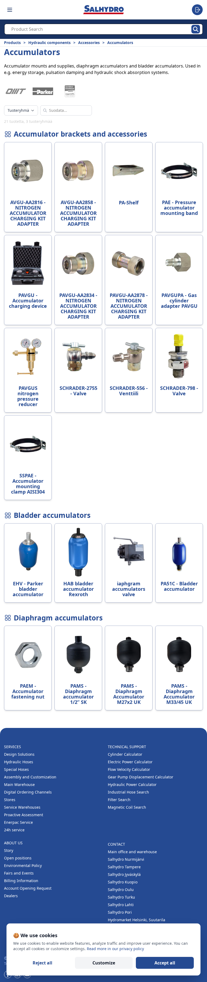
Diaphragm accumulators (58, 618)
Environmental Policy (23, 865)
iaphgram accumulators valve (128, 589)
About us (13, 842)
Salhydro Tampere (124, 866)
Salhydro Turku (121, 897)
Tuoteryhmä (18, 110)
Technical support (127, 746)
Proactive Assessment (23, 814)
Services (12, 746)
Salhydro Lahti (121, 904)
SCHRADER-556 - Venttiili (129, 390)
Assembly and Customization (30, 776)
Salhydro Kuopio (122, 882)
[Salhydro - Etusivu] (103, 9)
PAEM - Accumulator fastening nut (27, 691)
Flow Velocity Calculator (129, 769)
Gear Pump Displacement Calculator (140, 776)
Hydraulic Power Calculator (132, 784)
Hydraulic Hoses (18, 761)
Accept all (164, 963)
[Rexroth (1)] (70, 91)
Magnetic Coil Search (127, 807)
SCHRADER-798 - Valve (179, 390)
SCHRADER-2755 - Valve (78, 390)
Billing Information (21, 880)
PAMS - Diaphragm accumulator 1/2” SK (78, 694)
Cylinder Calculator (125, 754)
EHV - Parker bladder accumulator (28, 589)
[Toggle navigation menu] (9, 9)
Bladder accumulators (52, 515)
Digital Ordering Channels (28, 792)
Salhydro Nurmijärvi (126, 859)
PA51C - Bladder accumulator (179, 586)
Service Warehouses (22, 807)
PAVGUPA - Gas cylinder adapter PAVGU (179, 300)
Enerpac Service (18, 822)
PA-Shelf (129, 202)
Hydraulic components (49, 42)
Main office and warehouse (132, 851)
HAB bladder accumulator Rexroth (78, 589)
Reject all (42, 963)
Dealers (11, 895)
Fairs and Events (19, 873)
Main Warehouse (19, 784)
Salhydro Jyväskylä (124, 874)
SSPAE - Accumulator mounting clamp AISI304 (28, 483)
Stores (9, 799)
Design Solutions (19, 754)
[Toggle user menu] (197, 9)
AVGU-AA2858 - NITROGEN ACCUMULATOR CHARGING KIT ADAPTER (78, 213)
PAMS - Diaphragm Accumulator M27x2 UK (128, 694)
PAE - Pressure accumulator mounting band (179, 208)
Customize (103, 963)
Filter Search (119, 799)
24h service (14, 829)
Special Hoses (16, 769)
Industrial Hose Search (128, 792)
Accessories (89, 42)
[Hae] (195, 29)
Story (8, 850)
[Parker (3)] (43, 91)
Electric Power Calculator (130, 761)
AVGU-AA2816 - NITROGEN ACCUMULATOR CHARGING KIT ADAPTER (28, 213)
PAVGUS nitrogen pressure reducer (28, 396)
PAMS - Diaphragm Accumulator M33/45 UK (179, 694)
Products (12, 42)
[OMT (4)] (16, 91)
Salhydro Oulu (121, 889)
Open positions (18, 857)
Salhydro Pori (120, 912)
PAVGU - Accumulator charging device (28, 300)
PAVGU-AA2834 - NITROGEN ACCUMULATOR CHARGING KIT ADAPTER (78, 305)
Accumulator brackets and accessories (80, 134)
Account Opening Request (27, 888)
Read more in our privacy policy (115, 948)
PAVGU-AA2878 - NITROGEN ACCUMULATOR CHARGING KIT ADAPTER (129, 305)
